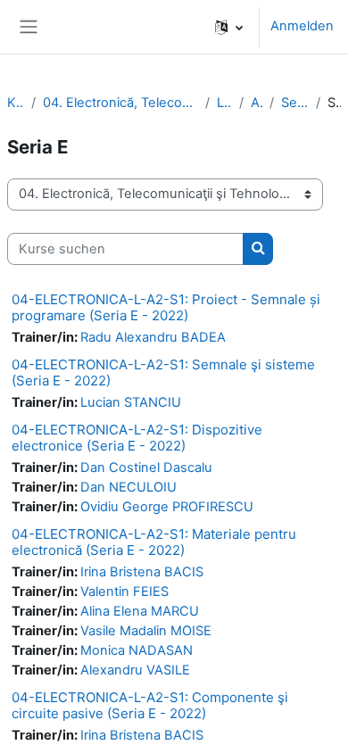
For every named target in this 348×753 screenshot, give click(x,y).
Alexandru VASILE (135, 670)
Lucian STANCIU (130, 402)
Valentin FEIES (124, 591)
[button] (229, 27)
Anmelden (302, 26)
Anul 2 (257, 103)
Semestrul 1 (295, 103)
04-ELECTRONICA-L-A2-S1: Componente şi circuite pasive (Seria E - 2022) (150, 705)
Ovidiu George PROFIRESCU (166, 507)
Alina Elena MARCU (139, 611)
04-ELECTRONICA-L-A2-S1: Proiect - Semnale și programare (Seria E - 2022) (166, 307)
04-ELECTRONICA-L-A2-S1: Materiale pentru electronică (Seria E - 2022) (154, 542)
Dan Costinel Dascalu (146, 467)
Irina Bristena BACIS (141, 572)
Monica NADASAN (136, 650)
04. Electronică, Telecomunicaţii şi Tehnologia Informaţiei (120, 103)
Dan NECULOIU (128, 487)
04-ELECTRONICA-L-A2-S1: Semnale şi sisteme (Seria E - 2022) (163, 372)
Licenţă (224, 103)
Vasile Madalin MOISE (145, 631)
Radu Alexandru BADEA (153, 337)
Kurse (15, 103)
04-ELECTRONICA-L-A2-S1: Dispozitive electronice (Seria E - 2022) (137, 437)
